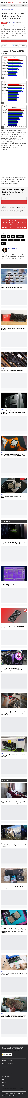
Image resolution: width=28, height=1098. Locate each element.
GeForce (10, 240)
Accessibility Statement (7, 1073)
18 (10, 224)
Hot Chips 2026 (13, 5)
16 (22, 222)
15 (18, 222)
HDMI (13, 236)
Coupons (4, 1082)
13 (12, 222)
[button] (26, 2)
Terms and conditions (7, 1060)
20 (17, 224)
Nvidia (4, 236)
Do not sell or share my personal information (12, 1088)
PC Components (5, 9)
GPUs (12, 9)
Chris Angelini (12, 22)
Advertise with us (6, 1076)
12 (9, 222)
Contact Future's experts (7, 1063)
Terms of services (18, 206)
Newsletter (24, 45)
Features (4, 22)
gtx (8, 236)
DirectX (4, 240)
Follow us (16, 45)
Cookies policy (5, 1070)
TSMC (3, 243)
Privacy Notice (20, 207)
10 (3, 222)
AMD (22, 240)
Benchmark (20, 236)
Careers (3, 1085)
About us (4, 1079)
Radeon (17, 240)
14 (15, 222)
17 (25, 222)
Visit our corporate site (12, 1050)
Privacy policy (5, 1066)
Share (5, 45)
